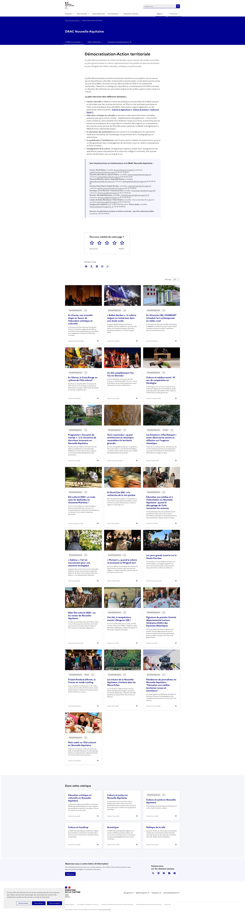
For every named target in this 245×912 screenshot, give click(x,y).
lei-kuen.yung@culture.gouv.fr (108, 193)
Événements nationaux (131, 14)
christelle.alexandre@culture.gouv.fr (134, 195)
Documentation (113, 14)
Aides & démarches (98, 14)
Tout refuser (38, 903)
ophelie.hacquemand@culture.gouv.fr (103, 172)
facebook (164, 873)
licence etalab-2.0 (104, 909)
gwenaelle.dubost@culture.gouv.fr (102, 181)
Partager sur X (91, 266)
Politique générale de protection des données (148, 904)
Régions (159, 14)
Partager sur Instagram (102, 266)
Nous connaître (82, 14)
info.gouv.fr (155, 893)
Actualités (68, 14)
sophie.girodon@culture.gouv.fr (139, 186)
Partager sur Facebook (86, 266)
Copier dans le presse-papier (107, 266)
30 (175, 279)
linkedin (158, 873)
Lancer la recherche (178, 6)
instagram (169, 873)
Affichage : (170, 279)
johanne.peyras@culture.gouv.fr (139, 174)
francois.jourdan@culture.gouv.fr (144, 190)
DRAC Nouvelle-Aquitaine (72, 20)
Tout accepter (54, 903)
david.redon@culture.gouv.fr (124, 170)
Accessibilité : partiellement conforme (87, 904)
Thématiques (173, 14)
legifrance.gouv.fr (141, 893)
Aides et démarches (94, 42)
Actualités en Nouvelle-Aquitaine (118, 42)
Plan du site (168, 904)
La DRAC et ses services (72, 42)
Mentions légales (69, 904)
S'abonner (70, 874)
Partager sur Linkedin (97, 266)
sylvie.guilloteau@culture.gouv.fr (109, 177)
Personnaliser (23, 903)
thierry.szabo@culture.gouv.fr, (101, 207)
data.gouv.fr (128, 893)
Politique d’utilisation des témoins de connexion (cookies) (117, 904)
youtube (174, 873)
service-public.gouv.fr (170, 893)
